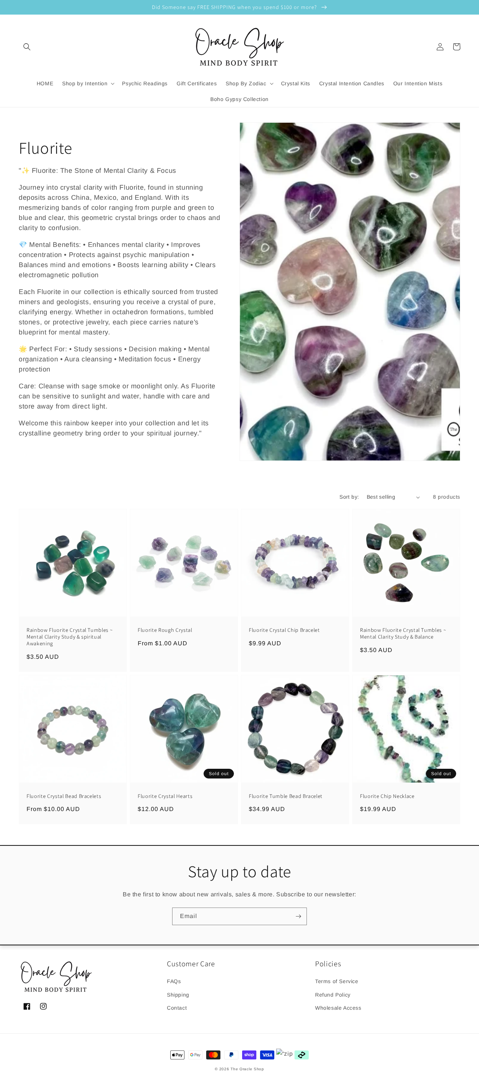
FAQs (174, 981)
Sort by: (349, 497)
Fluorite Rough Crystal (165, 630)
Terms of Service (337, 981)
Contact (177, 1008)
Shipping (178, 995)
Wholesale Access (338, 1008)
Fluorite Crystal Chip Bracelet (284, 630)
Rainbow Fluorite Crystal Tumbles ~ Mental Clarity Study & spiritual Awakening (70, 637)
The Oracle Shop (247, 1069)
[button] (27, 47)
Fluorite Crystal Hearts (165, 796)
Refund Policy (333, 995)
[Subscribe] (298, 916)
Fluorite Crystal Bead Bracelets (64, 796)
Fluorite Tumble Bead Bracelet (286, 796)
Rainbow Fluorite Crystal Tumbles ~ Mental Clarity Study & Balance (403, 633)
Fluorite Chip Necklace (387, 796)
